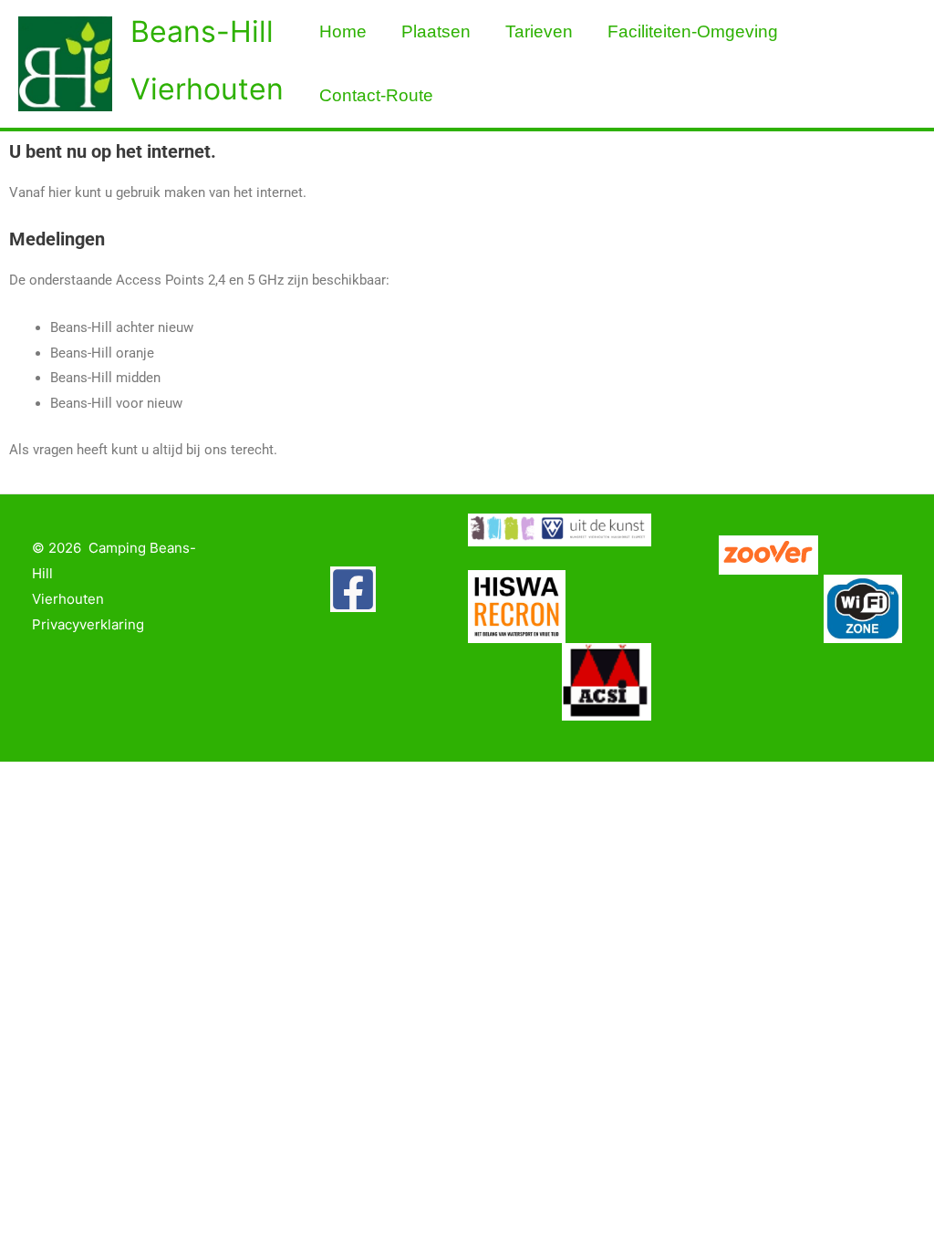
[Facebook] (353, 589)
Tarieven (539, 31)
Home (343, 31)
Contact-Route (376, 95)
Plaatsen (436, 31)
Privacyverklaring (88, 624)
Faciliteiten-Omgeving (692, 31)
